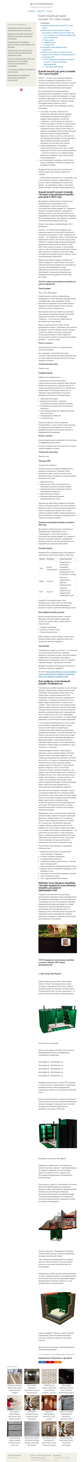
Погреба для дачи (69, 1354)
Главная (31, 10)
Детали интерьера (41, 4)
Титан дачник (49, 40)
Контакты (33, 1455)
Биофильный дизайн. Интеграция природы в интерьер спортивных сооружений (20, 36)
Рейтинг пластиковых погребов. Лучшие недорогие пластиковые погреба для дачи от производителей (59, 54)
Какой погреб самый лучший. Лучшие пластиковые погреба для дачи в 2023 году (58, 31)
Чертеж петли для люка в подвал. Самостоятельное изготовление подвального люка (20, 53)
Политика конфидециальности (38, 1457)
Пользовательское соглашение (43, 1455)
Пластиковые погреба (59, 1354)
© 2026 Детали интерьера (14, 1455)
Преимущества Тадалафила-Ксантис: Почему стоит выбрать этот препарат (21, 44)
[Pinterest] (50, 1362)
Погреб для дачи (48, 1354)
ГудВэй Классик (49, 42)
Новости (41, 10)
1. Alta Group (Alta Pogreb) (53, 67)
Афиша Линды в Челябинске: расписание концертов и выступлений (19, 77)
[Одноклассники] (58, 1362)
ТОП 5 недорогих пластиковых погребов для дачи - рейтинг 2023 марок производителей (59, 61)
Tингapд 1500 (49, 45)
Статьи (49, 10)
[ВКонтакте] (42, 1362)
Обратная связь (57, 1455)
